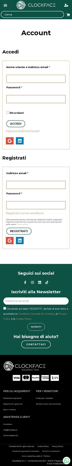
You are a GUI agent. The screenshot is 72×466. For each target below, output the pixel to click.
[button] (5, 5)
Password (20, 87)
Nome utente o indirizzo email (34, 67)
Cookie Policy (23, 318)
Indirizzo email (23, 173)
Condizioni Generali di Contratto (36, 313)
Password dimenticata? (23, 131)
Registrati (19, 231)
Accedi (15, 123)
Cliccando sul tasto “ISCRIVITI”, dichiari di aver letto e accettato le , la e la (35, 313)
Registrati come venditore (25, 213)
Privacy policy (21, 224)
